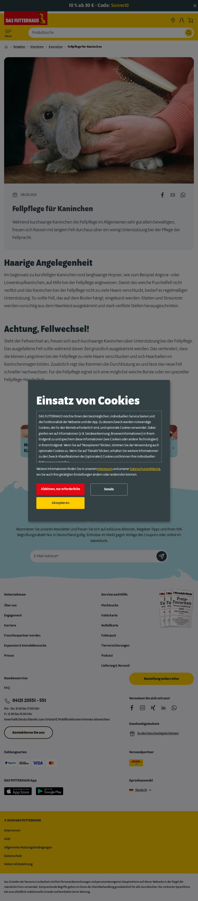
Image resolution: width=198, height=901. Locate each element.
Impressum (104, 469)
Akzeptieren (60, 503)
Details (109, 489)
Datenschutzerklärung (145, 469)
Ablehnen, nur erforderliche (60, 489)
